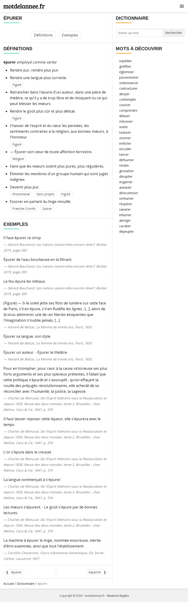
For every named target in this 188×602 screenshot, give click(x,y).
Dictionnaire (26, 583)
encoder (125, 149)
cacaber (125, 226)
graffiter (125, 66)
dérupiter (126, 176)
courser (124, 105)
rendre (124, 165)
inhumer (125, 215)
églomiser (126, 72)
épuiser (16, 572)
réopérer (125, 204)
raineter (125, 209)
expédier (125, 61)
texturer (125, 132)
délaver (124, 116)
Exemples (70, 35)
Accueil (8, 583)
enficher (125, 143)
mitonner (126, 121)
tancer (124, 154)
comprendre (128, 110)
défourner (126, 160)
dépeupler (126, 231)
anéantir (125, 187)
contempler (127, 99)
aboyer (124, 94)
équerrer (94, 572)
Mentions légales (118, 596)
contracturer (128, 88)
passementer (129, 77)
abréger (125, 220)
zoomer (125, 138)
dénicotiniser (128, 193)
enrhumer (126, 198)
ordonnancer (128, 83)
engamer (126, 182)
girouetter (126, 171)
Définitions (43, 35)
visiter (123, 127)
